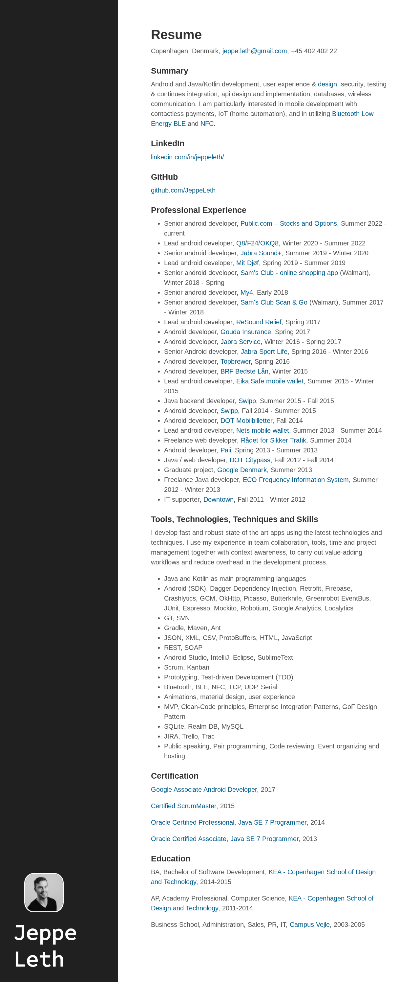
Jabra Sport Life (264, 351)
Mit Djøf (247, 262)
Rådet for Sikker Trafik (273, 440)
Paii (225, 450)
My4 (247, 292)
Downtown (218, 499)
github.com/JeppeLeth (183, 190)
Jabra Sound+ (261, 253)
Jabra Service (240, 341)
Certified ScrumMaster (183, 806)
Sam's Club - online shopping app (289, 272)
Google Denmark (242, 469)
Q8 (240, 243)
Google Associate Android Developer (204, 789)
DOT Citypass (250, 460)
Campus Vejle (310, 924)
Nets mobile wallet (262, 430)
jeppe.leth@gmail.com (254, 51)
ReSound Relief (259, 322)
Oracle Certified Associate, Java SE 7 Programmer (225, 838)
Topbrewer (235, 361)
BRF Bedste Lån (244, 371)
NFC (207, 123)
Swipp (247, 400)
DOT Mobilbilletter (246, 420)
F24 (252, 243)
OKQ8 (269, 243)
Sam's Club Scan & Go (274, 302)
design (327, 84)
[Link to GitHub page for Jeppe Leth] (59, 892)
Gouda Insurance (245, 331)
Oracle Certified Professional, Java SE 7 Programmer (228, 822)
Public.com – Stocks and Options (289, 223)
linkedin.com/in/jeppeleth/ (187, 157)
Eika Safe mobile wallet (270, 381)
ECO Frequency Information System (296, 479)
